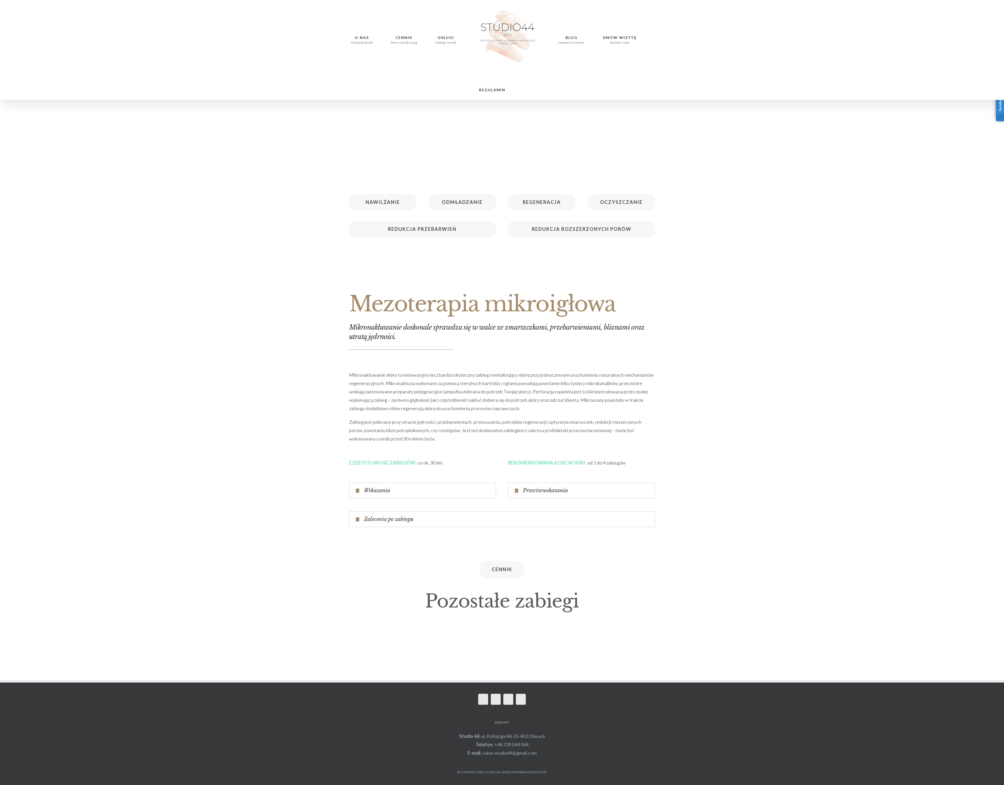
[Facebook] (483, 672)
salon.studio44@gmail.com (510, 726)
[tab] (422, 463)
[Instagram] (496, 672)
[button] (633, 36)
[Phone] (521, 672)
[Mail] (508, 672)
